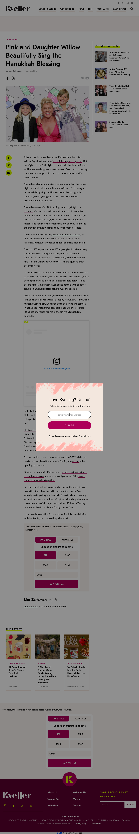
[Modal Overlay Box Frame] (69, 417)
